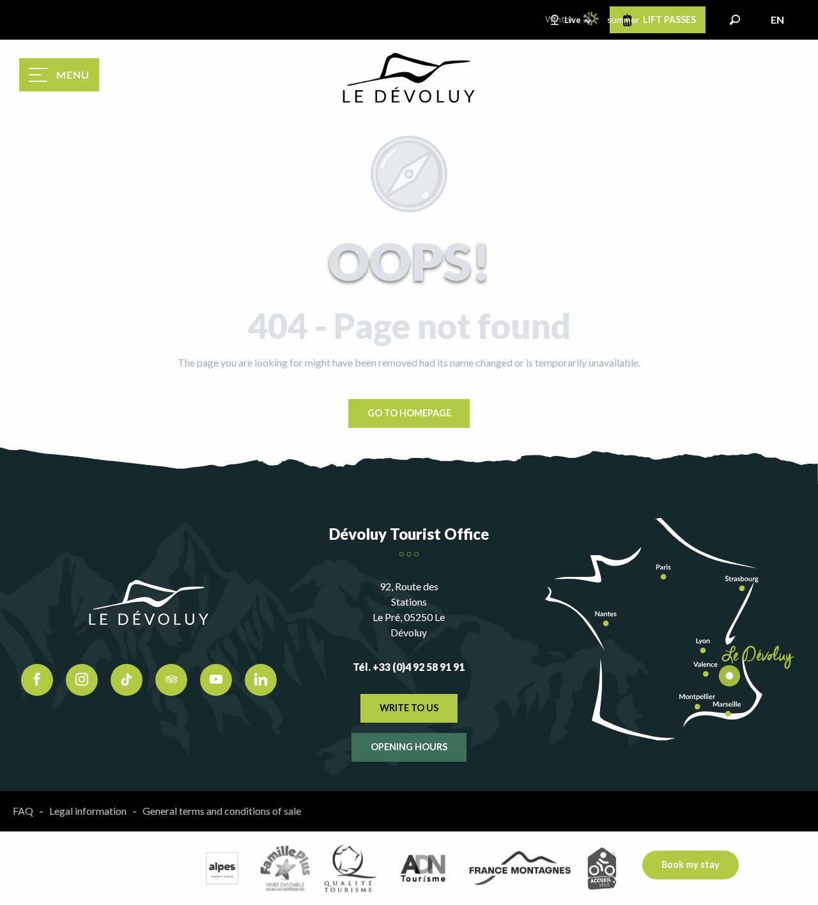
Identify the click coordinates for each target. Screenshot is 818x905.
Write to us (409, 707)
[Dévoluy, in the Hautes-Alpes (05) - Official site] (409, 78)
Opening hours (409, 746)
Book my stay (690, 864)
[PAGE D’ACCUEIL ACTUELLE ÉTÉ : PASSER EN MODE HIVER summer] (592, 18)
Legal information (88, 811)
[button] (735, 20)
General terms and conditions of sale (222, 811)
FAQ (23, 811)
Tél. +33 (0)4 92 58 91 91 (409, 667)
